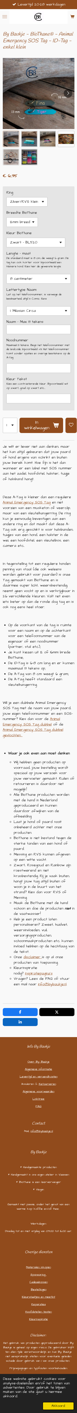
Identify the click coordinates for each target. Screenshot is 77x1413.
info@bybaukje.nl (52, 984)
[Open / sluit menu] (4, 16)
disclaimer (32, 957)
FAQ (38, 1106)
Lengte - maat (18, 253)
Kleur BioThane (19, 233)
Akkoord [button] (58, 1406)
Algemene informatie (38, 1069)
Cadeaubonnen (39, 1282)
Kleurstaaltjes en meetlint (38, 1297)
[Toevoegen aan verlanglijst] (71, 425)
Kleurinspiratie (38, 1319)
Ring (9, 192)
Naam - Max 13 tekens (24, 321)
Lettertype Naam (21, 289)
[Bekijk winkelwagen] (72, 16)
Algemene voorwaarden (38, 1091)
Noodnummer (17, 340)
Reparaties (38, 1304)
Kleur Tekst (16, 379)
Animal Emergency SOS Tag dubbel (31, 721)
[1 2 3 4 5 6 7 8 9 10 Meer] (10, 425)
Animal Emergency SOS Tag (26, 502)
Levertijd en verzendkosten (39, 1076)
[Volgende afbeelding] (68, 93)
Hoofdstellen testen (38, 1312)
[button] (11, 139)
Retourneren (47, 1084)
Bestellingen (38, 1289)
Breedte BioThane (21, 212)
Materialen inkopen (38, 1267)
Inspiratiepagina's (39, 973)
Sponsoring (38, 1274)
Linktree (38, 1099)
